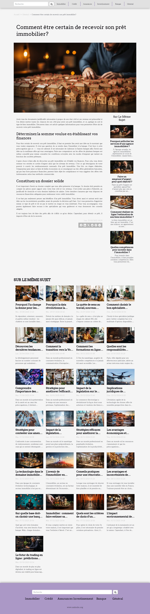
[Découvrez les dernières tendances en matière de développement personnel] (29, 335)
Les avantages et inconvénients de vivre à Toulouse (117, 475)
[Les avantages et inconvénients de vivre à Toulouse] (121, 460)
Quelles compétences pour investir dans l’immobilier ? (122, 250)
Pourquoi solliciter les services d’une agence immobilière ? (122, 144)
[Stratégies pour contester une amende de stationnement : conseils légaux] (29, 418)
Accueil (17, 14)
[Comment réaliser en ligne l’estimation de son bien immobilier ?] (121, 202)
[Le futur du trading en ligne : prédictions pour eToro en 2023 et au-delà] (29, 543)
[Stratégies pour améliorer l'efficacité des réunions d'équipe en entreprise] (60, 376)
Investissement (103, 4)
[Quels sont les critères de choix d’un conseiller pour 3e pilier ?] (90, 501)
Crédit (74, 4)
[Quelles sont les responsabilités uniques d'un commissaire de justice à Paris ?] (121, 335)
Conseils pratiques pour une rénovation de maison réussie (89, 475)
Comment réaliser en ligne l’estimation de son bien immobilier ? (122, 214)
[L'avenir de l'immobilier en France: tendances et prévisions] (60, 460)
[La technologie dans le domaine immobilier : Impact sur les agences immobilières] (29, 460)
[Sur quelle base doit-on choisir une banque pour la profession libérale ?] (29, 501)
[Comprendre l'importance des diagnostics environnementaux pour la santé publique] (29, 376)
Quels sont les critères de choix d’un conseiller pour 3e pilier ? (90, 518)
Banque (118, 4)
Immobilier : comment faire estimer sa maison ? (60, 516)
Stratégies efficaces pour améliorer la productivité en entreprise (88, 434)
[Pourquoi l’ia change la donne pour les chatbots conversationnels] (29, 293)
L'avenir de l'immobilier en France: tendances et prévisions (58, 476)
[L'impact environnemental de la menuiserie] (121, 501)
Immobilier (61, 4)
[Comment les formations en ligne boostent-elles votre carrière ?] (90, 335)
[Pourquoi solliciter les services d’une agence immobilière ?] (121, 131)
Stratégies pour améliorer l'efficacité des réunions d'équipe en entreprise (59, 393)
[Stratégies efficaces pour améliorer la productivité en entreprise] (90, 418)
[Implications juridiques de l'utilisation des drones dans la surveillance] (121, 376)
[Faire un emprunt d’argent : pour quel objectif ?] (121, 167)
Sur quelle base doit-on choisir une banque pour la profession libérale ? (29, 518)
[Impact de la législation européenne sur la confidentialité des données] (60, 418)
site (35, 148)
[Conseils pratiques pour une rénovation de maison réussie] (90, 460)
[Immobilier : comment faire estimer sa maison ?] (60, 501)
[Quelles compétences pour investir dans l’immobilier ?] (121, 237)
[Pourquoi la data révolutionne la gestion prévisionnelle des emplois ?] (60, 293)
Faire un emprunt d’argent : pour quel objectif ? (122, 179)
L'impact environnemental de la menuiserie (119, 516)
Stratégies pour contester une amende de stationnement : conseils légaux (29, 434)
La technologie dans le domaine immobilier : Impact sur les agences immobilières (29, 476)
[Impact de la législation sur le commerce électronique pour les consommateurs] (90, 376)
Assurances (87, 4)
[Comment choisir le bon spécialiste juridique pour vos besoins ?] (121, 293)
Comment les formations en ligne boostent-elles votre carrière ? (88, 351)
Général (130, 4)
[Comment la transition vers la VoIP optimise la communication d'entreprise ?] (60, 335)
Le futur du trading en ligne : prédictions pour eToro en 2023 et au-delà (29, 559)
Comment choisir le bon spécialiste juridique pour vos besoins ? (119, 309)
